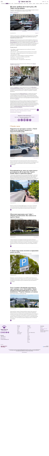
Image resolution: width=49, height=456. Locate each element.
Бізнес (12, 3)
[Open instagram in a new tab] (27, 120)
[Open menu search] (45, 1)
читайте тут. (17, 98)
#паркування (19, 112)
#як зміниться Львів (13, 109)
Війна (10, 3)
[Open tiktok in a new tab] (22, 120)
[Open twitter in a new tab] (30, 120)
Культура (37, 3)
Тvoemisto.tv (12, 63)
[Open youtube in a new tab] (24, 120)
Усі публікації (3, 3)
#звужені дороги (26, 109)
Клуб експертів (19, 333)
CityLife (7, 3)
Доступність (42, 329)
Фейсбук (34, 63)
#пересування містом (33, 109)
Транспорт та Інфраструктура (18, 3)
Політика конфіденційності (44, 330)
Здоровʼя (30, 3)
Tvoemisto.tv (12, 39)
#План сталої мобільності (23, 110)
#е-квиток (29, 110)
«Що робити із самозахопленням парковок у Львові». (23, 88)
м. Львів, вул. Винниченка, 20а (5, 339)
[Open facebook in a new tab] (19, 120)
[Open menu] (47, 1)
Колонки (18, 331)
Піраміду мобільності (23, 93)
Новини (18, 327)
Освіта (25, 3)
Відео (18, 330)
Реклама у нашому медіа (43, 328)
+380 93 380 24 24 (3, 336)
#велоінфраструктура (13, 112)
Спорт (27, 3)
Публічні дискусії (19, 332)
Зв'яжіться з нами (42, 331)
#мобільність (17, 110)
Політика (46, 3)
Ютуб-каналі (17, 64)
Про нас (41, 327)
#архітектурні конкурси (20, 109)
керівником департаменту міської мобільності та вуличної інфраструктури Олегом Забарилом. (22, 106)
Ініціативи (41, 3)
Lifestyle (34, 3)
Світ (43, 3)
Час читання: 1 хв (15, 12)
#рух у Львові (12, 110)
